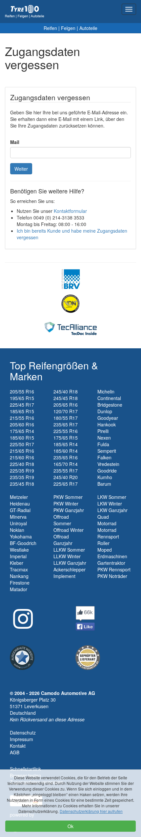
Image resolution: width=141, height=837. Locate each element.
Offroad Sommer (62, 520)
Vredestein (108, 464)
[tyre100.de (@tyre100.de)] (21, 616)
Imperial (18, 556)
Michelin (105, 391)
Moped (104, 549)
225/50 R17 (22, 444)
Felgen (68, 28)
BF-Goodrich (23, 543)
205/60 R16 (22, 424)
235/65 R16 (65, 457)
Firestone (20, 582)
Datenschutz (23, 732)
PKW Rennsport (114, 569)
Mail (14, 142)
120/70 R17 (65, 411)
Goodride (107, 470)
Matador (18, 589)
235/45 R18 (22, 483)
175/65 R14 (22, 431)
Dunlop (104, 411)
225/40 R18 (22, 464)
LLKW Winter (67, 556)
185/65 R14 (65, 444)
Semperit (106, 450)
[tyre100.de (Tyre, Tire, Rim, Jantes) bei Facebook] (85, 617)
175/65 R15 (65, 437)
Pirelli (103, 431)
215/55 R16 (22, 418)
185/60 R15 (22, 437)
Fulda (103, 444)
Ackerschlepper (69, 569)
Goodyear (107, 418)
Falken (104, 457)
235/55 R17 (65, 470)
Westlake (19, 549)
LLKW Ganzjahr (69, 563)
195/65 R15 (22, 398)
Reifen (50, 28)
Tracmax (19, 569)
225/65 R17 (65, 483)
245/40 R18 (65, 391)
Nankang (19, 576)
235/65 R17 (65, 424)
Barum (104, 483)
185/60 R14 (65, 450)
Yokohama (21, 536)
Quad (103, 516)
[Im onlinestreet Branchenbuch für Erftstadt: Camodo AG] (22, 656)
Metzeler (19, 497)
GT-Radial (20, 510)
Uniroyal (18, 523)
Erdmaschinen (112, 556)
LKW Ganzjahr (112, 510)
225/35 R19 (22, 470)
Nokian (17, 530)
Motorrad (106, 523)
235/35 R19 (22, 477)
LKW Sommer (111, 497)
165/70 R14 (65, 464)
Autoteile (88, 28)
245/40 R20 (65, 477)
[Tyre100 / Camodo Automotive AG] (87, 656)
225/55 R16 (65, 431)
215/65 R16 (22, 450)
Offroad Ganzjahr (62, 539)
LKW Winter (109, 503)
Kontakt (18, 745)
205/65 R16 (65, 404)
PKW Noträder (112, 576)
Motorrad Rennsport (108, 533)
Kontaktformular (70, 211)
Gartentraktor (111, 563)
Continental (109, 398)
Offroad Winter (68, 530)
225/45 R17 (22, 404)
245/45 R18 (65, 398)
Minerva (18, 516)
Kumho (104, 477)
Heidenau (20, 503)
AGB (14, 752)
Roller (103, 543)
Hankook (106, 424)
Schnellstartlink (25, 768)
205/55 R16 (22, 391)
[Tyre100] (24, 11)
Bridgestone (109, 404)
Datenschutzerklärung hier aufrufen (91, 811)
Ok (70, 826)
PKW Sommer (68, 497)
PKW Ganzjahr (68, 510)
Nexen (104, 437)
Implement (64, 576)
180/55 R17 (65, 418)
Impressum (21, 739)
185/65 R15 (22, 411)
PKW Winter (65, 503)
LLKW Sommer (69, 549)
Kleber (16, 563)
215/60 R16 (22, 457)
